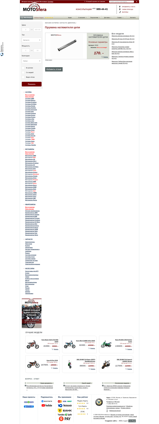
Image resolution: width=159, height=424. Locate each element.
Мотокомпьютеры (31, 282)
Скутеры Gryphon (31, 102)
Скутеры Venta (29, 141)
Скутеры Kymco (30, 117)
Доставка (107, 17)
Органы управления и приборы (32, 250)
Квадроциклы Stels (31, 231)
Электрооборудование (32, 264)
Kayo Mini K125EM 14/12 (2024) (85, 340)
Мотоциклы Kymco (31, 172)
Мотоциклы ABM (30, 155)
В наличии (29, 68)
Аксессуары (29, 268)
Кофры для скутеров (32, 278)
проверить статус (128, 6)
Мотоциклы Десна (31, 200)
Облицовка (29, 247)
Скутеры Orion (30, 130)
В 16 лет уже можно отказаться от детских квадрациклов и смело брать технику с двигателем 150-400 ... (77, 387)
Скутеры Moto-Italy (31, 122)
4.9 (87, 403)
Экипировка (29, 293)
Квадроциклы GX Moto (32, 222)
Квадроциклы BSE (31, 216)
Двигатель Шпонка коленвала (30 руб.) (123, 36)
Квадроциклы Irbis (31, 224)
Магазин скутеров (52, 23)
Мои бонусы (28, 17)
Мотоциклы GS (30, 165)
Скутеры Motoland (31, 124)
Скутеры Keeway (30, 113)
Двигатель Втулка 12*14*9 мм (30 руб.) (123, 39)
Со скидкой (29, 72)
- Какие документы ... (46, 383)
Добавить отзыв (53, 69)
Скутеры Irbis (29, 111)
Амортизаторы (30, 242)
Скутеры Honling (30, 107)
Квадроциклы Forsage (32, 218)
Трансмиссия (29, 262)
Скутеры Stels (29, 133)
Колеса (27, 245)
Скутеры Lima (29, 120)
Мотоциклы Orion (31, 178)
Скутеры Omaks (30, 128)
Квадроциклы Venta (31, 235)
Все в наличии (30, 94)
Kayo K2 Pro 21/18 (52, 360)
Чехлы (27, 289)
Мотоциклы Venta (30, 194)
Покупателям (95, 17)
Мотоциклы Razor (31, 185)
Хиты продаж (29, 96)
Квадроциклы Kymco (32, 225)
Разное (27, 253)
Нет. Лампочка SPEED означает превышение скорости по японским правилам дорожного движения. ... (117, 387)
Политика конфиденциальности (115, 406)
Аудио (27, 273)
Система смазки (30, 258)
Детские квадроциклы (32, 211)
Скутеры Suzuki (30, 135)
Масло (27, 280)
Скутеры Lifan (29, 119)
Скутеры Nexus (30, 126)
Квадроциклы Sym (31, 233)
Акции (70, 17)
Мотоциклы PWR (30, 181)
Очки (27, 286)
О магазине (82, 17)
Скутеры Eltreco (30, 100)
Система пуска (30, 256)
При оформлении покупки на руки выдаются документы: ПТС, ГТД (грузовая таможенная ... (39, 387)
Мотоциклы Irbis (30, 168)
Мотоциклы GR (30, 159)
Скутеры (50, 1)
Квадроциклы (30, 204)
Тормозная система (31, 260)
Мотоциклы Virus (30, 196)
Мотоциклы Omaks (31, 176)
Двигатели (28, 243)
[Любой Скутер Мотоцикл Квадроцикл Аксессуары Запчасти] (32, 40)
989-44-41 (100, 9)
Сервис (120, 17)
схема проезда (127, 9)
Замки (27, 276)
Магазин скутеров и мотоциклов (119, 414)
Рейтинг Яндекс (39, 17)
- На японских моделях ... (122, 383)
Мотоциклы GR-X (30, 161)
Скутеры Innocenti (31, 109)
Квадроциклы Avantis (32, 214)
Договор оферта (125, 408)
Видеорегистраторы (31, 275)
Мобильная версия (115, 410)
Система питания (30, 255)
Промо (27, 288)
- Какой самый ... (86, 383)
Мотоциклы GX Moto (31, 166)
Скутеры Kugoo (30, 115)
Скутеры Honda (30, 106)
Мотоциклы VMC (30, 198)
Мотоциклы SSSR (30, 187)
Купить (105, 57)
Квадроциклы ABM (31, 212)
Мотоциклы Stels (30, 189)
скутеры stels (109, 416)
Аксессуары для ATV (31, 271)
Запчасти (28, 239)
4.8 (87, 408)
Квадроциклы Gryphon (32, 220)
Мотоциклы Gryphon (32, 163)
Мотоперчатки (29, 284)
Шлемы (27, 291)
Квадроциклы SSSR (31, 229)
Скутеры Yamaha (30, 145)
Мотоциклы (29, 149)
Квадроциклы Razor (31, 227)
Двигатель (72, 23)
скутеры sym (117, 416)
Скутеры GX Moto (30, 104)
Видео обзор (30, 77)
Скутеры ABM (29, 98)
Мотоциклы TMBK (31, 192)
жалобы (125, 12)
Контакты (133, 17)
